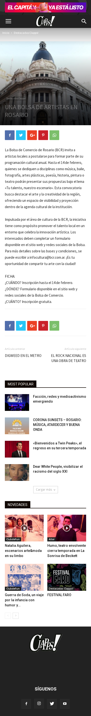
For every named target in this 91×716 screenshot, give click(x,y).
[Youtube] (65, 704)
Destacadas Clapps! (26, 33)
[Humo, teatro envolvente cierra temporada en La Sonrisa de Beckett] (66, 528)
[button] (84, 21)
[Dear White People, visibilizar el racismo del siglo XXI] (17, 472)
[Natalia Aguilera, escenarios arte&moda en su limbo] (24, 528)
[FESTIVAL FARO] (66, 577)
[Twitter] (52, 704)
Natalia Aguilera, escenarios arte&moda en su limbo (23, 551)
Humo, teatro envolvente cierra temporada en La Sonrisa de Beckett (66, 551)
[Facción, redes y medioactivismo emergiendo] (17, 402)
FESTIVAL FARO (59, 595)
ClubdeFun (13, 539)
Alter (52, 539)
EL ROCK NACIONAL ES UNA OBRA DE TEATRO (68, 358)
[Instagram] (39, 703)
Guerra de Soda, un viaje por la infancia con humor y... (24, 600)
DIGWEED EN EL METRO (23, 355)
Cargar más (44, 489)
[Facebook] (26, 704)
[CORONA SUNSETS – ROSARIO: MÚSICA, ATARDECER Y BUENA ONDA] (17, 425)
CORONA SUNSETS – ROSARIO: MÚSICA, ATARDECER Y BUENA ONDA (57, 425)
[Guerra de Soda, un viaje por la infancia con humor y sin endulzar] (24, 577)
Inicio (5, 33)
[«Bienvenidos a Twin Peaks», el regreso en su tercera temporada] (17, 449)
